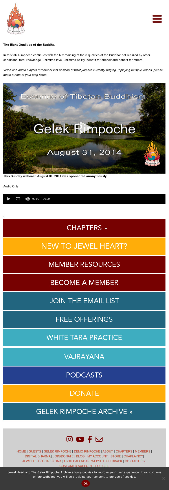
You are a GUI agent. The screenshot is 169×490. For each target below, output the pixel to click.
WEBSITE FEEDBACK (106, 461)
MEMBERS (142, 451)
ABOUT (108, 451)
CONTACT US (135, 461)
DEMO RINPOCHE (87, 451)
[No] (163, 478)
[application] (84, 128)
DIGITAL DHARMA (37, 456)
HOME (21, 451)
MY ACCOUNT (97, 456)
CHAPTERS (124, 451)
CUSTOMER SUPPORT (76, 466)
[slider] (108, 199)
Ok (86, 483)
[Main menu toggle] (157, 19)
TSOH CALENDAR (77, 461)
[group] (27, 199)
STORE (115, 456)
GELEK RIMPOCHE (57, 451)
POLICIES (102, 466)
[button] (84, 127)
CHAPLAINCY (133, 456)
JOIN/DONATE (63, 456)
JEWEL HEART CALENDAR (41, 461)
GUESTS (35, 451)
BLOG (80, 456)
